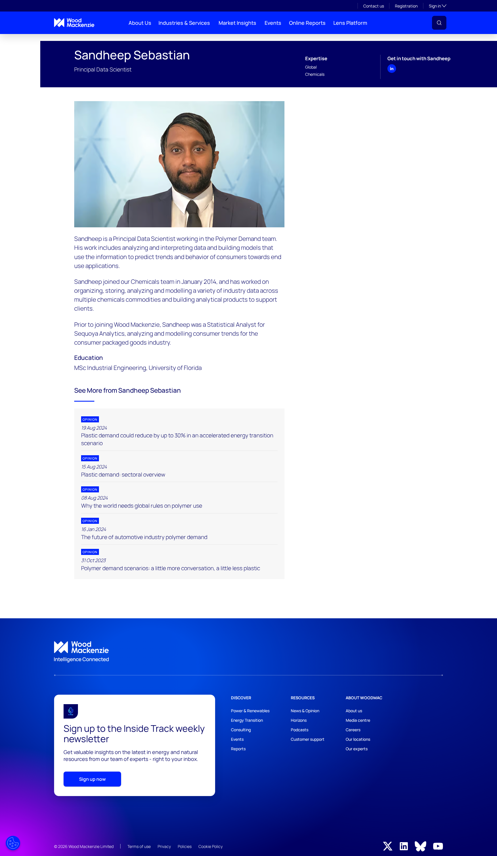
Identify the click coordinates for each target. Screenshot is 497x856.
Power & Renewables (250, 710)
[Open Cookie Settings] (13, 843)
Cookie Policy (210, 846)
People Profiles (65, 38)
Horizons (299, 720)
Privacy (164, 846)
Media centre (358, 720)
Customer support (307, 739)
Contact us (373, 6)
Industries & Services (184, 22)
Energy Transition (247, 720)
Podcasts (299, 729)
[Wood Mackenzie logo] (74, 22)
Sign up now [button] (92, 779)
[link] (248, 652)
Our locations (358, 739)
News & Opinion (305, 710)
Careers (353, 729)
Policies (185, 846)
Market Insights (237, 22)
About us (354, 710)
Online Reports (307, 22)
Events (273, 22)
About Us (140, 22)
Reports (238, 748)
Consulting (241, 729)
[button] (439, 23)
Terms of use (139, 846)
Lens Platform (350, 22)
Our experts (357, 748)
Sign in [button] (437, 6)
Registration (406, 6)
